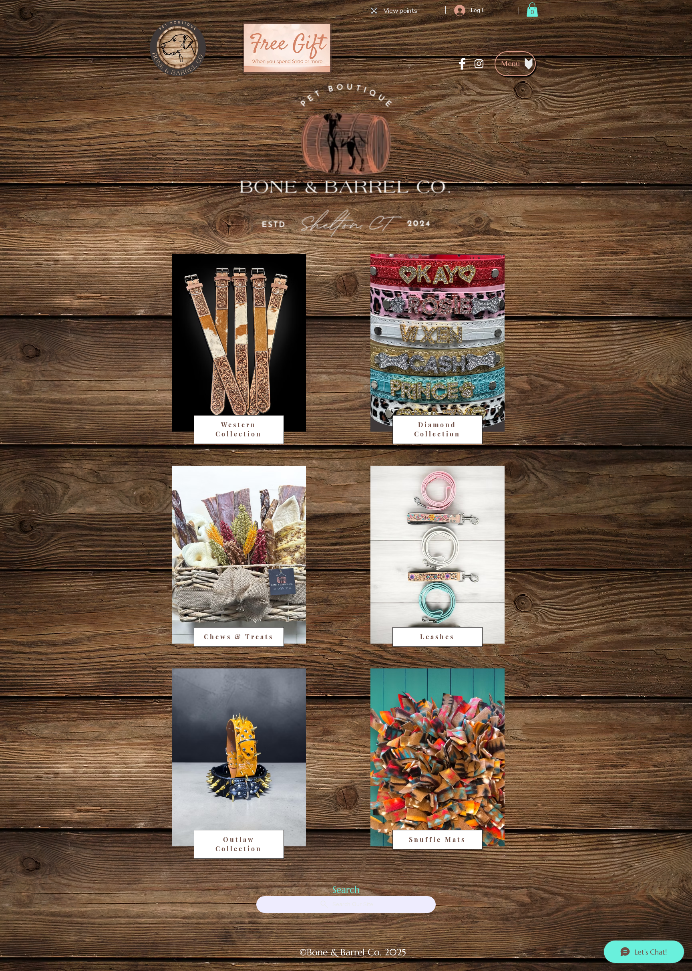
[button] (532, 9)
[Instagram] (479, 64)
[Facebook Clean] (462, 64)
